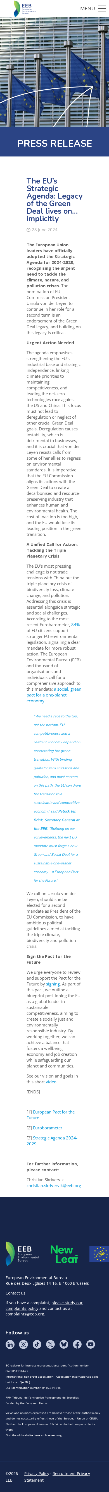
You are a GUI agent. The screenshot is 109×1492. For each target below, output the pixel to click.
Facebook (77, 1344)
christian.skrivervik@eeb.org (54, 1185)
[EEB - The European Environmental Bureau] (25, 8)
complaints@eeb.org (25, 1314)
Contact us (15, 1293)
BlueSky (63, 1344)
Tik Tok (36, 1344)
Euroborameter (47, 1128)
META (64, 1254)
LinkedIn (10, 1344)
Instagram (23, 1344)
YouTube (90, 1344)
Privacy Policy (36, 1473)
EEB (22, 1254)
